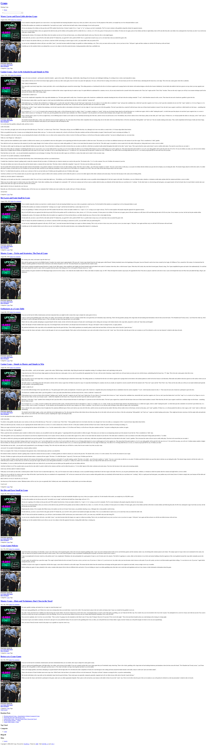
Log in (5, 741)
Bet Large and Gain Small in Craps (15, 198)
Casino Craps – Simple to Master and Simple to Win (22, 364)
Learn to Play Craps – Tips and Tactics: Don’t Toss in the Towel (20, 719)
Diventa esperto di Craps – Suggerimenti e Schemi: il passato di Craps (22, 716)
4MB (37, 744)
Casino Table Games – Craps (11, 722)
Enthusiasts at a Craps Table (12, 309)
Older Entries (4, 710)
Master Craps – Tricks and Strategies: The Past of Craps (24, 253)
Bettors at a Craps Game (11, 656)
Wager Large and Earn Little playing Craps (19, 16)
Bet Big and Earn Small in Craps (14, 490)
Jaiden (12, 19)
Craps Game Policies (9, 546)
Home (5, 10)
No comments (18, 19)
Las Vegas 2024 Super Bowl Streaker (7, 65)
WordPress (26, 744)
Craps (4, 3)
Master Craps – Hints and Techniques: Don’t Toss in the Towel (26, 601)
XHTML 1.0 (45, 744)
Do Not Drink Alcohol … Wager (12, 720)
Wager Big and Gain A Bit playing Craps (14, 717)
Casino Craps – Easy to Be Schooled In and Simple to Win (25, 72)
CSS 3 (52, 744)
